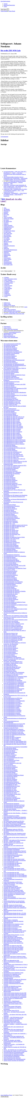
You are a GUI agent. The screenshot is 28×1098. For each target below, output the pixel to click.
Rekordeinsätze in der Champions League (13, 972)
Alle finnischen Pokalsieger (10, 412)
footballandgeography (9, 226)
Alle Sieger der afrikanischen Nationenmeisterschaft (10, 611)
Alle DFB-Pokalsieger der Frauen (11, 381)
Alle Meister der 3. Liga (9, 523)
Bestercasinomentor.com (9, 336)
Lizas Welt (6, 240)
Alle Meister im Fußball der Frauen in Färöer (14, 537)
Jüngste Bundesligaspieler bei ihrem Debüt (14, 891)
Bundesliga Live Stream (9, 305)
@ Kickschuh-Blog (8, 283)
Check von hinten (8, 217)
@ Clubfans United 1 (9, 281)
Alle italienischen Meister (10, 481)
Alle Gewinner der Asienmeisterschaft (13, 452)
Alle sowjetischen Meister (10, 652)
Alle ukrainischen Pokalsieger (11, 767)
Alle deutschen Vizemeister (10, 376)
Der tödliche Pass (8, 221)
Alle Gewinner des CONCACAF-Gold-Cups (14, 458)
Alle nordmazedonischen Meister (11, 560)
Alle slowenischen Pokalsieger (11, 650)
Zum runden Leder (8, 264)
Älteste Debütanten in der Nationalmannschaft (14, 1059)
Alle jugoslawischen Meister (10, 485)
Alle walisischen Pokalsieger (10, 779)
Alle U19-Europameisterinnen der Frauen (13, 757)
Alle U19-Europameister (9, 756)
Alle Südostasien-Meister (9, 669)
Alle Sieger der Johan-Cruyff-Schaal (12, 625)
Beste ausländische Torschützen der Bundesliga (15, 817)
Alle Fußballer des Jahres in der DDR (12, 425)
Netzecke (6, 243)
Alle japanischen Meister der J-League (13, 484)
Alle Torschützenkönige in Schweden (12, 711)
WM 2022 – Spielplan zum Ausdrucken (13, 1018)
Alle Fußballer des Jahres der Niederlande (13, 418)
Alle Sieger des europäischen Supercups (13, 638)
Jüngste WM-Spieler (8, 895)
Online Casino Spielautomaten (11, 337)
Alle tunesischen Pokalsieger (10, 752)
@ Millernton (7, 293)
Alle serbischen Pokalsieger (10, 607)
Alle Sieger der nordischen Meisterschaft (13, 626)
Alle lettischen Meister (9, 510)
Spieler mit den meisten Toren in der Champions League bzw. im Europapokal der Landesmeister (15, 996)
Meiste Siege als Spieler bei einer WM (13, 945)
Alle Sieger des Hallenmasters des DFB (13, 640)
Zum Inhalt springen (5, 1)
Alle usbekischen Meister (9, 772)
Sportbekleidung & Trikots (10, 333)
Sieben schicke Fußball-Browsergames (13, 989)
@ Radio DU (7, 289)
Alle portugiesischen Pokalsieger (11, 580)
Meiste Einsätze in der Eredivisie (11, 925)
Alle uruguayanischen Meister (11, 771)
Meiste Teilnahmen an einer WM (11, 951)
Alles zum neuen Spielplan (10, 809)
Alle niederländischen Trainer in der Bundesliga (15, 556)
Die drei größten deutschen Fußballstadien (13, 822)
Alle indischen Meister (9, 475)
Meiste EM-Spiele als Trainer (10, 936)
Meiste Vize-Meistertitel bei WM (11, 960)
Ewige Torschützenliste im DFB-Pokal (13, 882)
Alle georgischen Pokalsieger (10, 450)
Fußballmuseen (7, 229)
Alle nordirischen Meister (10, 557)
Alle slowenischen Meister (10, 649)
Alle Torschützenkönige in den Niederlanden (14, 700)
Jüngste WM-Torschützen (10, 897)
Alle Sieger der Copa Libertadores (12, 622)
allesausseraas (7, 210)
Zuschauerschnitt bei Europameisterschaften (14, 1052)
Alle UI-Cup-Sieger (8, 764)
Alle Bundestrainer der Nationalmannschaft (14, 364)
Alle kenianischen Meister (10, 504)
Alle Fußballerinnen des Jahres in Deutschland (14, 441)
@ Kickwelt (6, 284)
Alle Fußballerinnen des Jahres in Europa (13, 442)
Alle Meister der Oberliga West (11, 533)
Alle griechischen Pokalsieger (11, 471)
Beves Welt (6, 214)
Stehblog (6, 256)
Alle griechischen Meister (10, 469)
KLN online (6, 237)
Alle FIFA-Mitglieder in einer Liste (12, 402)
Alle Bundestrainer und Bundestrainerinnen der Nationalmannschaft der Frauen (15, 366)
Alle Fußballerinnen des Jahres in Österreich (14, 443)
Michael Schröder (8, 241)
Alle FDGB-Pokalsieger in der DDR (12, 400)
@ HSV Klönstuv (8, 280)
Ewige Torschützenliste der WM (11, 872)
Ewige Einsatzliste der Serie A (11, 853)
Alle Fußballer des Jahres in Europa (12, 430)
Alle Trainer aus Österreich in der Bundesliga (14, 730)
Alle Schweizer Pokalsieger (10, 603)
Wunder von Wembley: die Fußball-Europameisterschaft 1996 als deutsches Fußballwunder (13, 1042)
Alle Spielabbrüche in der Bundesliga (12, 657)
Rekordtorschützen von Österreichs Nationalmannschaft (12, 977)
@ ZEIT (6, 296)
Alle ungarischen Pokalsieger (10, 769)
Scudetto (6, 247)
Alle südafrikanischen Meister (11, 665)
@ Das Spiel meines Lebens (10, 278)
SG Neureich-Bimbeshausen (10, 249)
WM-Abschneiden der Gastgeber (11, 1020)
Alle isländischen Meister (9, 479)
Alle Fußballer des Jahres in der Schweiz (13, 426)
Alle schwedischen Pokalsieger (11, 599)
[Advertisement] (14, 27)
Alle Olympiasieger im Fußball (11, 567)
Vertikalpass (6, 260)
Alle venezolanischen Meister (10, 773)
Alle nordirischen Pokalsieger (10, 558)
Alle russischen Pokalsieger (10, 588)
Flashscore (6, 224)
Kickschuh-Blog (7, 236)
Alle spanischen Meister (9, 654)
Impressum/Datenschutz (9, 5)
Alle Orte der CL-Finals (9, 569)
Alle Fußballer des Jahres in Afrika (12, 419)
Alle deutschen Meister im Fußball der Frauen (14, 375)
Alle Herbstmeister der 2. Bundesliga (12, 472)
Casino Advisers (7, 328)
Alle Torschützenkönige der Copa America (14, 684)
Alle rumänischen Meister (10, 584)
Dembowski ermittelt (8, 218)
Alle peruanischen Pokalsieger (11, 575)
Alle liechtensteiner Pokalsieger (11, 512)
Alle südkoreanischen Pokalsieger (11, 668)
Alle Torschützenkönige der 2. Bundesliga (13, 677)
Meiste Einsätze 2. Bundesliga (11, 920)
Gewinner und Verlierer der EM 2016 (12, 887)
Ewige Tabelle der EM (9, 857)
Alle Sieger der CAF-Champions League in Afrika (15, 615)
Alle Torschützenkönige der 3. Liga (12, 679)
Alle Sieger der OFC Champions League (13, 627)
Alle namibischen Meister (10, 549)
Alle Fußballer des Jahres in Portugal (12, 434)
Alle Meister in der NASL (10, 540)
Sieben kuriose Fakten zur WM (11, 987)
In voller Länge (7, 232)
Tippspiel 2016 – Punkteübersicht (11, 1001)
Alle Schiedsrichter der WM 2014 (11, 592)
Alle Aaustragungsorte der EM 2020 (12, 343)
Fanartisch (6, 222)
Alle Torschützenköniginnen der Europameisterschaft (11, 721)
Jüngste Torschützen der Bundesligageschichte (14, 892)
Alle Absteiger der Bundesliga (11, 345)
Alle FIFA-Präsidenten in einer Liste (12, 403)
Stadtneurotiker (7, 255)
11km (5, 207)
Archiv (2, 271)
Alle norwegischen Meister (10, 563)
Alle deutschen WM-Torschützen (11, 377)
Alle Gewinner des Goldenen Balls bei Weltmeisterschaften (13, 463)
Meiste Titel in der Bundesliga (11, 952)
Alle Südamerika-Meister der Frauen (12, 667)
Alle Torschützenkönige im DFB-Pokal (13, 698)
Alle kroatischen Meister (9, 507)
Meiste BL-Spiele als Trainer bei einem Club (14, 906)
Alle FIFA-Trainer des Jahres (10, 404)
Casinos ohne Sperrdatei (12, 329)
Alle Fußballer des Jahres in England (12, 429)
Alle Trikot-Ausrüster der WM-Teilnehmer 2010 (15, 741)
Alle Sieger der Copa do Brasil (11, 621)
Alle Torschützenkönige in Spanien (12, 713)
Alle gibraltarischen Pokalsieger (11, 468)
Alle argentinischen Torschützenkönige (13, 352)
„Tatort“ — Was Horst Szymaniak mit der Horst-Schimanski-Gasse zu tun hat (15, 174)
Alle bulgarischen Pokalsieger (11, 362)
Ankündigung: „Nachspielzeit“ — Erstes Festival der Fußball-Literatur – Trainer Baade (15, 194)
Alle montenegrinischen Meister (11, 546)
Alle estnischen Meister (9, 396)
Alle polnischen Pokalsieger (10, 577)
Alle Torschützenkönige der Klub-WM (13, 690)
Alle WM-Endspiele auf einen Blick (12, 794)
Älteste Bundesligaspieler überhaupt (12, 1057)
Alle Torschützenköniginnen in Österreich (13, 729)
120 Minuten (7, 209)
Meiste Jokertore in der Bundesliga (12, 940)
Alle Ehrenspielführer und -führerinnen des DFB (15, 388)
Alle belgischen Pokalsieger (10, 356)
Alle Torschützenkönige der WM (11, 691)
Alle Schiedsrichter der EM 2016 (11, 590)
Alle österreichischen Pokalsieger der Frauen (14, 805)
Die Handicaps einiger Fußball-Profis (12, 825)
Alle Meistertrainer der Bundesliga (12, 542)
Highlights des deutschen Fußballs (12, 888)
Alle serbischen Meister (9, 606)
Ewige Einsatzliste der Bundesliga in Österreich (15, 851)
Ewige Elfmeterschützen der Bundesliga (13, 855)
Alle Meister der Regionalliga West (12, 534)
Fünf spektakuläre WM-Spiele (11, 886)
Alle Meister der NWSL (9, 529)
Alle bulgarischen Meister (10, 361)
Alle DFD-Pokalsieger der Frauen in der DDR (14, 384)
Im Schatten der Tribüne (9, 230)
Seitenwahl (6, 248)
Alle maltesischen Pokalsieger (11, 521)
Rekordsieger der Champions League (12, 974)
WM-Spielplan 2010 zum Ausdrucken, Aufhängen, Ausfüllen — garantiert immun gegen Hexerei (15, 1024)
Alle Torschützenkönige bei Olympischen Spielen (15, 676)
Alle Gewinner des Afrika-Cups (11, 457)
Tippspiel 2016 (7, 999)
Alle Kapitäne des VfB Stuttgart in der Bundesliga (15, 495)
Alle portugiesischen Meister (10, 579)
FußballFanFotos (8, 228)
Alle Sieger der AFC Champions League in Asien (15, 608)
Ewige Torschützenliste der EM (11, 864)
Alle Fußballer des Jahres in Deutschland (13, 427)
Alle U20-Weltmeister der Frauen (11, 760)
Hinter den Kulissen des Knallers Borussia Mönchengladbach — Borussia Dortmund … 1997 (15, 182)
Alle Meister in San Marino (10, 541)
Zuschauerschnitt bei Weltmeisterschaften (13, 1053)
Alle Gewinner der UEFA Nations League (14, 456)
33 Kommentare (4, 136)
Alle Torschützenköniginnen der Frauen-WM (14, 723)
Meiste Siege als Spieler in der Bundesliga (13, 947)
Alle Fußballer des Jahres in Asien (12, 420)
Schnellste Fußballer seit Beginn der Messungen (15, 979)
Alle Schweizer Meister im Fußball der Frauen (14, 602)
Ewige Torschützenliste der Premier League (14, 868)
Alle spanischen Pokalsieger (10, 656)
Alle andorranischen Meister (10, 349)
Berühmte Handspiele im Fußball (11, 815)
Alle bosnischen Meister (9, 357)
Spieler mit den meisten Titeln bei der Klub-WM (15, 994)
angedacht (6, 212)
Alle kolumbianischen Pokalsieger (12, 506)
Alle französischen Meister (10, 414)
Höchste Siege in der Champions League (13, 890)
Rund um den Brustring (9, 245)
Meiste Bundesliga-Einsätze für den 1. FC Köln (15, 913)
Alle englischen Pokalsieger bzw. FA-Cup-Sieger (15, 395)
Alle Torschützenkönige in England (12, 705)
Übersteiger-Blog (8, 262)
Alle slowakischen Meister (10, 646)
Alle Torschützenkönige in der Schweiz (13, 703)
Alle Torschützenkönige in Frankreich (12, 706)
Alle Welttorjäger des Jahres (10, 792)
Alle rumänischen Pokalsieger (11, 585)
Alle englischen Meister (9, 393)
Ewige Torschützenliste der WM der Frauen (14, 874)
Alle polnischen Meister (9, 576)
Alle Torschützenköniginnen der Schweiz (13, 725)
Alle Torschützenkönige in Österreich (12, 714)
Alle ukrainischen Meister (10, 765)
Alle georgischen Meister (9, 449)
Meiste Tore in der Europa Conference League (14, 956)
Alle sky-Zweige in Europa (10, 645)
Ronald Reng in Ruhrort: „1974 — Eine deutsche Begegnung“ (14, 191)
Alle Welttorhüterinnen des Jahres (11, 791)
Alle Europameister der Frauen (11, 399)
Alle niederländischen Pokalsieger (12, 554)
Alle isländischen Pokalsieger (10, 480)
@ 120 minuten (7, 295)
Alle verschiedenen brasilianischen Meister (14, 775)
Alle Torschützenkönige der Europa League (14, 688)
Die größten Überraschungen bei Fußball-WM (14, 824)
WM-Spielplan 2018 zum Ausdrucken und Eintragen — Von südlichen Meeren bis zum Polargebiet (14, 1038)
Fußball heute (7, 302)
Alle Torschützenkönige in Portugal (12, 709)
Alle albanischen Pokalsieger (10, 347)
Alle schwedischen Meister (10, 598)
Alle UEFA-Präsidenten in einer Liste (12, 763)
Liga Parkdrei (7, 239)
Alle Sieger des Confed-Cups (10, 634)
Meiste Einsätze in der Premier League (13, 929)
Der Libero (6, 220)
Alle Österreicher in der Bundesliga (12, 798)
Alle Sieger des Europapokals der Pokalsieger (14, 637)
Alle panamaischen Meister (10, 572)
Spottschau (6, 252)
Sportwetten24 (7, 326)
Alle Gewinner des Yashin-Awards (12, 466)
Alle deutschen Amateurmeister (11, 370)
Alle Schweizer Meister (9, 600)
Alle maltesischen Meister (10, 519)
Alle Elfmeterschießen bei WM (11, 391)
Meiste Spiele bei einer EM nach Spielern (13, 949)
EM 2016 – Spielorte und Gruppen (12, 841)
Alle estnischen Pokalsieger (10, 398)
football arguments (8, 225)
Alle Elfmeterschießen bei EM (11, 389)
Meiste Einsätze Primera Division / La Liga (14, 934)
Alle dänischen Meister (9, 385)
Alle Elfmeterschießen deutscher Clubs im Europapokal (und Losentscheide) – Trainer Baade (15, 177)
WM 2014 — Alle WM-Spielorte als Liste (13, 1017)
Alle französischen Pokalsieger (11, 415)
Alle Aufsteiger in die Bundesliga (11, 353)
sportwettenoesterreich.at (15, 332)
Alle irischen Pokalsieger (9, 477)
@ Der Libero (7, 287)
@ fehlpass (6, 292)
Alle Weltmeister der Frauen (10, 787)
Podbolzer (6, 244)
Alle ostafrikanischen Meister (10, 571)
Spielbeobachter (7, 251)
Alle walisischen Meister (9, 778)
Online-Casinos (7, 304)
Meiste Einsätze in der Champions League (13, 924)
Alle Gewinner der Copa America (11, 453)
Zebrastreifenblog (8, 263)
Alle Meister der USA (9, 535)
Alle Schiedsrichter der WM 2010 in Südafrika (15, 591)
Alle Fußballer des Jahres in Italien (12, 433)
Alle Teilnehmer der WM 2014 (11, 675)
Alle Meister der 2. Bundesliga (11, 522)
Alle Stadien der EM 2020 (10, 664)
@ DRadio (6, 277)
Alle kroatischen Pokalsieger (10, 508)
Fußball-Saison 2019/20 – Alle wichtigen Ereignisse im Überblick (13, 884)
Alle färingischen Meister (9, 445)
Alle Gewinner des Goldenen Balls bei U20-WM (15, 461)
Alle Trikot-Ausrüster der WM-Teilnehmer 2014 (15, 742)
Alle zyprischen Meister (9, 795)
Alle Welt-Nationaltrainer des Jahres (12, 783)
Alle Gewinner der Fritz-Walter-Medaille (13, 454)
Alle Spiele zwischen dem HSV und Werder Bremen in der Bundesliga (14, 659)
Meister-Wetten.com (8, 334)
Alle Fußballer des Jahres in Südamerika (13, 437)
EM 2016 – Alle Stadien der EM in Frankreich (14, 840)
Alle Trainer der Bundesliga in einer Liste (15, 187)
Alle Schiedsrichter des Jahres (11, 594)
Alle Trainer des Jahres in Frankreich (12, 737)
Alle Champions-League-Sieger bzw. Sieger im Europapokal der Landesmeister (15, 368)
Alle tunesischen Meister (9, 750)
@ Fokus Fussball (8, 285)
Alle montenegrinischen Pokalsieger (12, 548)
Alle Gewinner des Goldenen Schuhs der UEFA (15, 465)
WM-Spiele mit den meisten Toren (12, 1021)
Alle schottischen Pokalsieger (10, 596)
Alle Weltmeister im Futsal (10, 788)
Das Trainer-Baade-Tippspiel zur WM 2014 (14, 821)
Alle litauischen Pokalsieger (10, 515)
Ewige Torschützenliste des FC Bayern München (15, 875)
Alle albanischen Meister (9, 346)
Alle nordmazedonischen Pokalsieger (12, 561)
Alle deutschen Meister (9, 373)
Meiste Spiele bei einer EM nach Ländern (13, 948)
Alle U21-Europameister (9, 761)
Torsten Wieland (7, 259)
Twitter (5, 6)
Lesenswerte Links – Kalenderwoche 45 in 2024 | (15, 189)
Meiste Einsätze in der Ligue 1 (11, 928)
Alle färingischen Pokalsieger (10, 446)
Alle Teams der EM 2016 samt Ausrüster (13, 673)
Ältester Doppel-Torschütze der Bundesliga (14, 1060)
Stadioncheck (7, 253)
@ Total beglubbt (8, 288)
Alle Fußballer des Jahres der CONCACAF (14, 416)
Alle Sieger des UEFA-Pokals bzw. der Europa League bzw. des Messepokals (15, 643)
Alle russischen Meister (9, 587)
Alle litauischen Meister (9, 514)
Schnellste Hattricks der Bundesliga (12, 982)
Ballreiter (6, 213)
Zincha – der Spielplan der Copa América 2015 (15, 1049)
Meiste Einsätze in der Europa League (13, 926)
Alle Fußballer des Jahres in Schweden (13, 435)
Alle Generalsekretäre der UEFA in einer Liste (14, 448)
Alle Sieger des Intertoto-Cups (11, 641)
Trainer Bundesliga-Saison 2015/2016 (12, 1002)
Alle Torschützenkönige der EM (11, 687)
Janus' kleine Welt (8, 233)
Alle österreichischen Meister (10, 799)
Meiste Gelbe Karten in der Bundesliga (13, 937)
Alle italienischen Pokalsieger (10, 483)
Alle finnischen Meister (9, 411)
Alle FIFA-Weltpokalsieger (10, 408)
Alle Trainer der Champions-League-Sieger (14, 733)
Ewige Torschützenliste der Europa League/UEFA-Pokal (12, 866)
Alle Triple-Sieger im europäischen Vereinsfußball (15, 746)
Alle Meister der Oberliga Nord (11, 530)
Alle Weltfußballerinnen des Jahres (12, 786)
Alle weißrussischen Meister (10, 780)
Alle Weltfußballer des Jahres (10, 784)
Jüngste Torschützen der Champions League (14, 894)
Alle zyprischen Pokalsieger (10, 796)
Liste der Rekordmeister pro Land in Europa (14, 901)
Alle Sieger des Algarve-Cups (11, 633)
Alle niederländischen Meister (11, 550)
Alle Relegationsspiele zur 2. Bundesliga (13, 581)
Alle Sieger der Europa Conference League (14, 623)
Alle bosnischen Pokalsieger (10, 358)
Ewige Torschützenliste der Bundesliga (13, 863)
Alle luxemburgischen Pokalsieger (12, 518)
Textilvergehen (7, 258)
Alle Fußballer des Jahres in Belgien (12, 422)
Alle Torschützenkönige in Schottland (12, 710)
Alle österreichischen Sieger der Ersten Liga (14, 806)
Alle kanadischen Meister (10, 488)
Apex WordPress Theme (6, 1095)
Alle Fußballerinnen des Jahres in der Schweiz (14, 439)
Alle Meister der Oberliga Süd (11, 531)
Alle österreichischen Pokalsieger (11, 803)
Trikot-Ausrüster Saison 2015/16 (11, 1010)
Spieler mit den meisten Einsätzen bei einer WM (15, 993)
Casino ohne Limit (13, 312)
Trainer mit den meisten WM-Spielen (12, 1006)
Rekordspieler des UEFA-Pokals (11, 975)
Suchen (2, 320)
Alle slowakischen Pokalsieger (11, 648)
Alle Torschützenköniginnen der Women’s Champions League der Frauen (13, 727)
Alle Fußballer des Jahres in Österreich (13, 438)
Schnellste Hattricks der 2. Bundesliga (13, 980)
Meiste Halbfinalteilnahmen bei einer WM (13, 938)
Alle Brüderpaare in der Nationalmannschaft (14, 360)
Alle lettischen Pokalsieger (10, 511)
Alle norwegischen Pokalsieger (11, 564)
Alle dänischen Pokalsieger (10, 387)
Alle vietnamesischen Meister (10, 776)
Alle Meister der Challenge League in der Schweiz (15, 525)
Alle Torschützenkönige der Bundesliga (13, 680)
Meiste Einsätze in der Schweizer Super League (15, 930)
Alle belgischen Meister (9, 354)
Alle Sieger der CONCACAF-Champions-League (15, 619)
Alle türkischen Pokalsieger (10, 755)
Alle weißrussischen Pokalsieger (11, 782)
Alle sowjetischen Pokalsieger (11, 653)
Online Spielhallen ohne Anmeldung (12, 311)
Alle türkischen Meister (9, 753)
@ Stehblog (6, 291)
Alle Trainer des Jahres (9, 736)
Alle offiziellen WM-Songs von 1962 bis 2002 (14, 565)
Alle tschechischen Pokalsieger (11, 749)
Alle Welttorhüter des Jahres (10, 790)
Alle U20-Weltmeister (9, 759)
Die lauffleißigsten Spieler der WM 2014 (13, 829)
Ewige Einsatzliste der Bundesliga (12, 849)
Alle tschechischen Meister (10, 748)
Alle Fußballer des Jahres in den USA (12, 423)
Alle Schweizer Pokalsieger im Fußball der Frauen (15, 604)
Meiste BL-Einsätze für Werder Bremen (13, 905)
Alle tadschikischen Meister (10, 671)
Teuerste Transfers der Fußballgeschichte (13, 998)
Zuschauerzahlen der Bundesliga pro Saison (14, 1055)
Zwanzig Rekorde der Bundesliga (11, 1056)
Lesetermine (6, 196)
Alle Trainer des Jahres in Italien (11, 738)
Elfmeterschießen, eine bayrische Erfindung (15, 179)
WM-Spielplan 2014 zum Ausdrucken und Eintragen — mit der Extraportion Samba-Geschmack (14, 1031)
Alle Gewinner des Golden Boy (11, 460)
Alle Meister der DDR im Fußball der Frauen (14, 526)
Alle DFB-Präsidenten (9, 383)
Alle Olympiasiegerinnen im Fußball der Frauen (15, 568)
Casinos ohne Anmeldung (10, 309)
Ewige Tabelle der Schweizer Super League (14, 859)
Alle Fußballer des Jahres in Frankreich (13, 431)
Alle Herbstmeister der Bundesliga (12, 473)
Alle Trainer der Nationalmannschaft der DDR (14, 734)
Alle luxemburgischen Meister (11, 517)
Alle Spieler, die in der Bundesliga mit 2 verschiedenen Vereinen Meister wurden (13, 662)
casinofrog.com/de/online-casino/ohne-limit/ (14, 313)
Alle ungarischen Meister (9, 768)
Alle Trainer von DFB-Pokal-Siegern (12, 740)
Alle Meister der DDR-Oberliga (11, 527)
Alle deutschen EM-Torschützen (11, 372)
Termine (5, 3)
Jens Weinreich (7, 235)
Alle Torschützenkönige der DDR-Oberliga (14, 686)
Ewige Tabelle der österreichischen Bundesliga (15, 860)
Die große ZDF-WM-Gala (11, 50)
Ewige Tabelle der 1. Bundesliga (11, 856)
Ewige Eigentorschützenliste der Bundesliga (14, 848)
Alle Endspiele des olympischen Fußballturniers (15, 392)
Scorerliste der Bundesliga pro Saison (12, 986)
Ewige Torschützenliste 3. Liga (11, 861)
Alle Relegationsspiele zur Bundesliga (13, 583)
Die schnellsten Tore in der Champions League (15, 833)
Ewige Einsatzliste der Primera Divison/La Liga (15, 852)
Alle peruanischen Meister (10, 573)
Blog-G (5, 216)
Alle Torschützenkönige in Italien (11, 707)
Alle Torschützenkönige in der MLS (12, 702)
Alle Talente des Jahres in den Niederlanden (14, 672)
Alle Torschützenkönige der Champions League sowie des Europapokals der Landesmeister (15, 682)
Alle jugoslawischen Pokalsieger (11, 487)
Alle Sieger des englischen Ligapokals (13, 636)
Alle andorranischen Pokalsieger (11, 350)
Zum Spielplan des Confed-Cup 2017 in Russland (15, 1051)
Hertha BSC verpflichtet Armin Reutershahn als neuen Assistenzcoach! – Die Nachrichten (15, 185)
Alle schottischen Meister (9, 595)
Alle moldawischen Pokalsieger (11, 545)
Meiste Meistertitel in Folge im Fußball (13, 941)
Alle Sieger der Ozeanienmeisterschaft (13, 629)
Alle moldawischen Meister (10, 544)
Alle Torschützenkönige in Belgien (12, 699)
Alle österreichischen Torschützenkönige (13, 807)
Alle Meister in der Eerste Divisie (11, 538)
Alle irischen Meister (8, 476)
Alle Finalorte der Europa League (11, 410)
